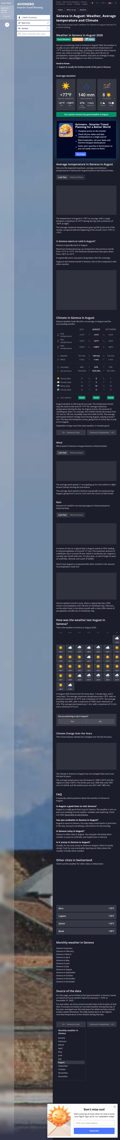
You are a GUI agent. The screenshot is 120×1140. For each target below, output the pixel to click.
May (60, 1052)
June (60, 1055)
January (61, 1038)
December (63, 1076)
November (63, 1073)
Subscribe (94, 1131)
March (61, 1045)
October (62, 1069)
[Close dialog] (115, 1107)
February (62, 1041)
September (63, 1066)
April (60, 1048)
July (60, 1059)
